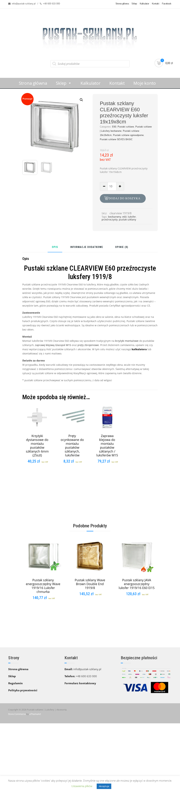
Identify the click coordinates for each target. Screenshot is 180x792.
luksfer (132, 216)
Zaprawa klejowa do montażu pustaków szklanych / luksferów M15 (107, 445)
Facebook (166, 3)
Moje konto (144, 83)
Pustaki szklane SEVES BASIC (116, 139)
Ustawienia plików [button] (81, 786)
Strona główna (122, 3)
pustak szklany (127, 219)
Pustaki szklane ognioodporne (128, 135)
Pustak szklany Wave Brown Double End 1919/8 (90, 584)
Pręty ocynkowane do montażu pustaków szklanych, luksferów (72, 445)
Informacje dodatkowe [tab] (86, 247)
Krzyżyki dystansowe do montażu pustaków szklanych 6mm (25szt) (37, 445)
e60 (124, 216)
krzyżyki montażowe (127, 340)
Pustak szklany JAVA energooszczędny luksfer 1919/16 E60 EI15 (137, 584)
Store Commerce (17, 714)
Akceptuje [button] (104, 786)
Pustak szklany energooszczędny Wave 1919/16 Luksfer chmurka (43, 586)
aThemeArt (35, 714)
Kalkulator (144, 3)
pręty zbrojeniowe (88, 345)
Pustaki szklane (126, 126)
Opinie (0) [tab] (121, 247)
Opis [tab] (55, 247)
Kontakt (155, 3)
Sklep (134, 3)
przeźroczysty (110, 219)
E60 (114, 126)
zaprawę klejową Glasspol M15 (53, 345)
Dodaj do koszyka (124, 198)
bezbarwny (114, 216)
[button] (81, 100)
